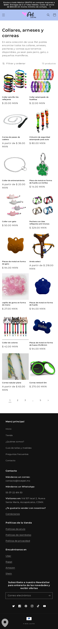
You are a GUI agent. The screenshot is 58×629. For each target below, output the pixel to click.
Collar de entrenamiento (13, 180)
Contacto (10, 460)
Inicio (9, 429)
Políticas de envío (15, 529)
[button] (3, 15)
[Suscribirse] (49, 595)
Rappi (9, 561)
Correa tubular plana (11, 383)
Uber (8, 556)
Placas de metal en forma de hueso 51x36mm (41, 344)
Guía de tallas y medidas (19, 448)
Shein (9, 573)
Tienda (9, 435)
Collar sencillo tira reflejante (10, 98)
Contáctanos (13, 514)
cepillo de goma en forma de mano (14, 304)
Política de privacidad (18, 540)
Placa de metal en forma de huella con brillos (40, 181)
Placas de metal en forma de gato (14, 262)
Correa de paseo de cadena (11, 138)
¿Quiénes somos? (15, 441)
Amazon (10, 567)
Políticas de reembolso (18, 535)
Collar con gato (9, 221)
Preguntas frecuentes (17, 454)
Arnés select (35, 261)
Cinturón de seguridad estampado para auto (39, 138)
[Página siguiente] (48, 400)
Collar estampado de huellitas (39, 98)
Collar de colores (10, 343)
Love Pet (32, 623)
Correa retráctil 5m (38, 383)
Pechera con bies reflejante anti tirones (39, 222)
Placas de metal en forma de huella (41, 304)
